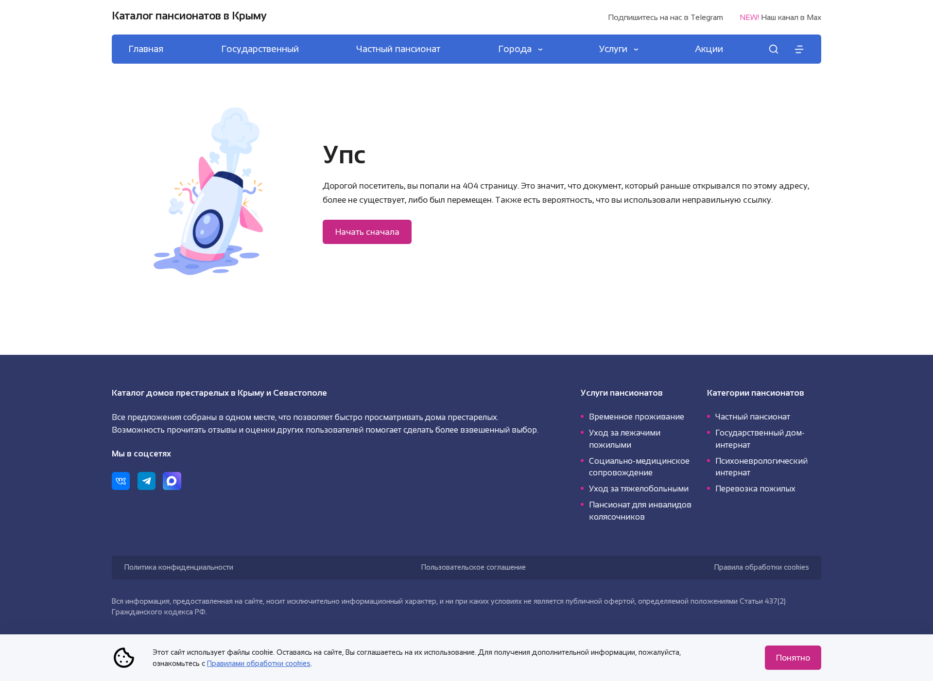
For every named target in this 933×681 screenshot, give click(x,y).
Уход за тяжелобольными (639, 488)
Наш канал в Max (780, 17)
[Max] (172, 481)
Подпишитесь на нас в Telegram (665, 17)
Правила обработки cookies (761, 567)
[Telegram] (147, 481)
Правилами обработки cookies (259, 663)
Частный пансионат (752, 416)
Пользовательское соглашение (473, 567)
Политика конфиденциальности (178, 567)
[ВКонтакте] (121, 481)
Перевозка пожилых (755, 488)
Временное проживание (636, 416)
